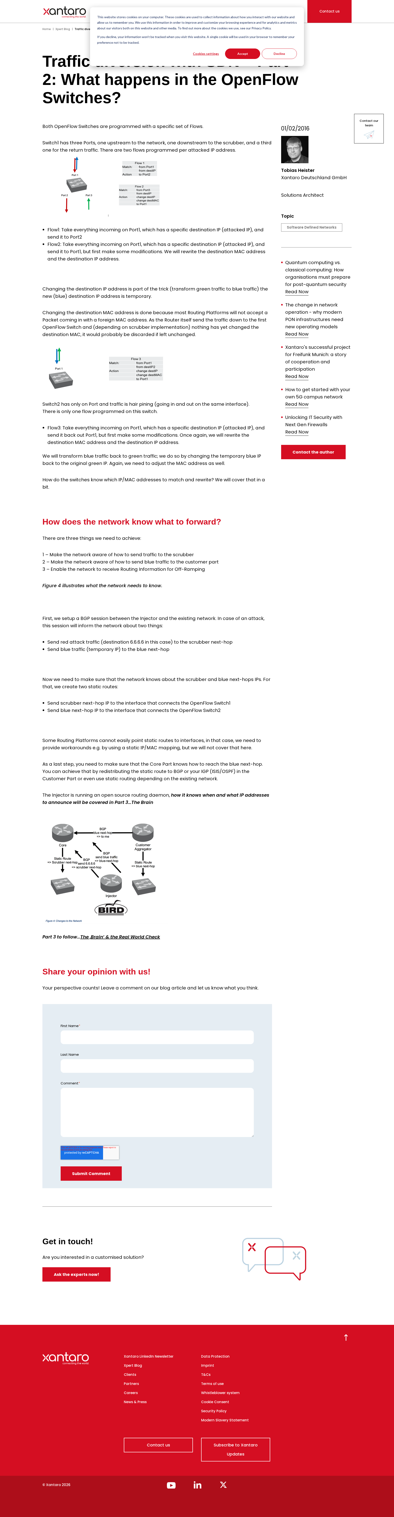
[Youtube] (171, 1487)
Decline (279, 54)
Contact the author (313, 452)
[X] (223, 1487)
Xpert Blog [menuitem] (133, 1365)
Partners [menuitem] (131, 1383)
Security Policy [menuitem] (214, 1411)
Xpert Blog (62, 29)
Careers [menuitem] (131, 1392)
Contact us (329, 11)
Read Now (296, 291)
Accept (242, 54)
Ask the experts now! (76, 1274)
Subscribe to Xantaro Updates (236, 1449)
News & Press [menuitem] (135, 1402)
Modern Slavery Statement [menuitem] (225, 1420)
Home (46, 29)
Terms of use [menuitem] (212, 1383)
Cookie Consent (215, 1402)
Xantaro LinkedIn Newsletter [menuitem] (149, 1356)
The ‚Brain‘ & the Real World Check (120, 937)
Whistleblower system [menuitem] (220, 1392)
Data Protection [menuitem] (215, 1356)
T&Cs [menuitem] (205, 1374)
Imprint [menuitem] (207, 1365)
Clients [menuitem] (130, 1374)
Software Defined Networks (312, 227)
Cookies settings (206, 54)
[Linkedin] (197, 1487)
